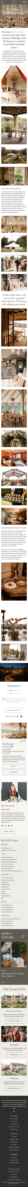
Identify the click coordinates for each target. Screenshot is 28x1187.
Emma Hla (18, 21)
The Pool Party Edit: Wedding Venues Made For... (12, 974)
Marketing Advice (14, 1147)
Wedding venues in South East (8, 850)
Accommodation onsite (7, 878)
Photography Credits (14, 1179)
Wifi (2, 898)
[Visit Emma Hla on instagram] (12, 826)
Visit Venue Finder (14, 1021)
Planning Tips (14, 1129)
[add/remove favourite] (2, 25)
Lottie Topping (17, 690)
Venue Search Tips (14, 1126)
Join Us (14, 1136)
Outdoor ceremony (6, 889)
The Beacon (18, 32)
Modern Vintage (12, 700)
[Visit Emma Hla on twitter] (8, 826)
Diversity (14, 1174)
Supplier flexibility (5, 896)
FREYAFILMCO (15, 693)
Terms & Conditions (14, 1169)
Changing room (5, 882)
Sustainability (14, 1177)
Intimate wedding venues (7, 921)
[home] (14, 2)
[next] (17, 736)
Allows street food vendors (7, 880)
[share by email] (21, 716)
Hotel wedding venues (6, 868)
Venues (3, 970)
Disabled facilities (5, 884)
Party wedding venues (6, 923)
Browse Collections (14, 1088)
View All (23, 936)
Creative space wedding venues (9, 862)
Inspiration (14, 1124)
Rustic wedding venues (7, 912)
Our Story (14, 1144)
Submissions (14, 1142)
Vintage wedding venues (7, 909)
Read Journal (14, 1054)
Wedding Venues (17, 702)
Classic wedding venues (7, 907)
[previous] (11, 736)
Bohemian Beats (9, 699)
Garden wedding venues (7, 864)
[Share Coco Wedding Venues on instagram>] (14, 1111)
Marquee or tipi (5, 887)
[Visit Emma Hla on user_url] (2, 826)
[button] (2, 2)
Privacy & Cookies (14, 1171)
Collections (14, 1121)
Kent (6, 700)
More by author (8, 831)
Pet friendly (4, 893)
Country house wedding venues (9, 859)
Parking (3, 891)
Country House (18, 699)
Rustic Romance (21, 700)
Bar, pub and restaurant (7, 857)
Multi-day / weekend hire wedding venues (11, 871)
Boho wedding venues (6, 905)
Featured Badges (14, 1150)
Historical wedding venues (7, 866)
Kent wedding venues (6, 848)
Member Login (14, 1139)
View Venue (14, 772)
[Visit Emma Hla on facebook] (5, 826)
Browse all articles (14, 710)
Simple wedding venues (7, 925)
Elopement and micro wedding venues (10, 919)
